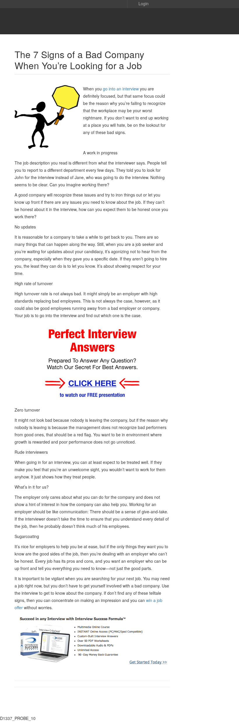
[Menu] (12, 21)
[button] (139, 3)
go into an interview (121, 89)
